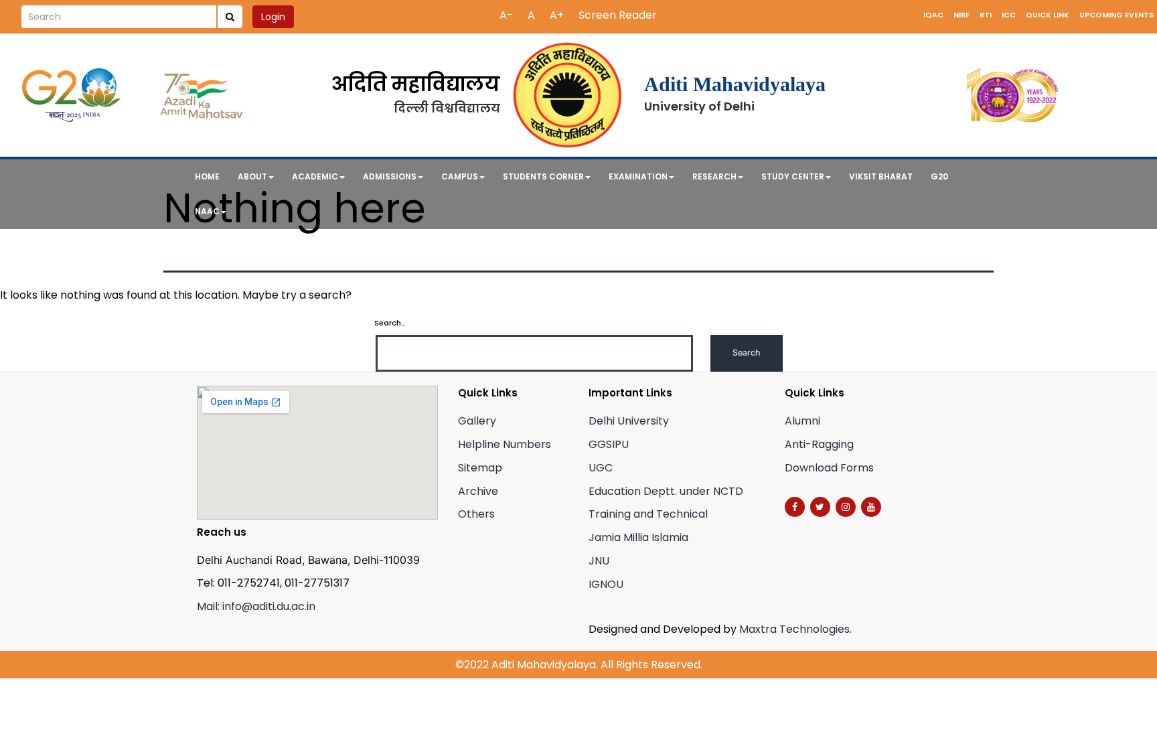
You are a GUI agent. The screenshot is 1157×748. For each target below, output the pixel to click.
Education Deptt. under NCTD (666, 491)
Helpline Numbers (504, 444)
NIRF (961, 14)
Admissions (389, 176)
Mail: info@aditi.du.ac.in (256, 606)
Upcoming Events (1116, 14)
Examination (638, 176)
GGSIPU (609, 444)
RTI (986, 14)
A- (506, 15)
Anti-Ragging (819, 444)
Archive (478, 491)
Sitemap (480, 467)
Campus (459, 176)
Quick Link (1047, 14)
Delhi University (629, 421)
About (252, 176)
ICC (1009, 14)
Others (476, 514)
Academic (315, 176)
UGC (601, 467)
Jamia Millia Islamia (638, 537)
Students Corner (543, 176)
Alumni (802, 421)
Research (714, 176)
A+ (557, 15)
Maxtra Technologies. (795, 629)
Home (207, 176)
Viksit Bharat (881, 176)
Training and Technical (648, 514)
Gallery (477, 421)
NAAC (207, 211)
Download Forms (829, 467)
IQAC (933, 14)
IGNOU (606, 584)
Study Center (792, 176)
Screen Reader (617, 15)
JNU (599, 561)
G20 (939, 176)
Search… (390, 322)
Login (273, 16)
